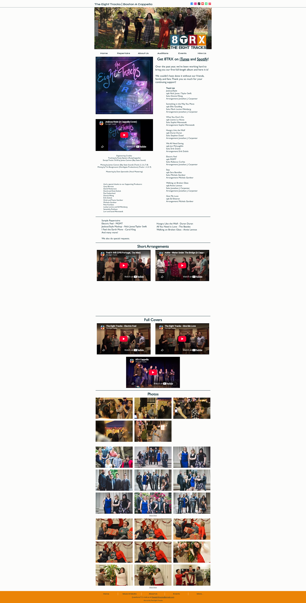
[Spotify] (206, 4)
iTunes (184, 59)
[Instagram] (195, 4)
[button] (153, 28)
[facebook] (192, 4)
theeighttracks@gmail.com (163, 597)
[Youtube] (202, 4)
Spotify (202, 59)
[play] (206, 9)
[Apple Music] (210, 4)
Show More (153, 515)
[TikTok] (199, 4)
